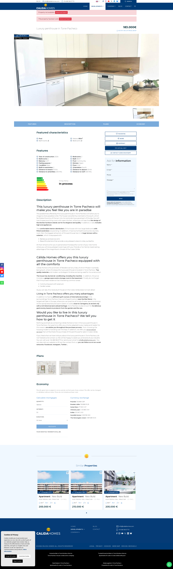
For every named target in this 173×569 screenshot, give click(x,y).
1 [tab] (86, 512)
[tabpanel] (53, 490)
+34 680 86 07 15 (68, 1)
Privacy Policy (123, 192)
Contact (128, 6)
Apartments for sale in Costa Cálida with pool (112, 555)
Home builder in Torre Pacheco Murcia (60, 553)
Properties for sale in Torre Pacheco (112, 565)
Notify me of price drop (127, 30)
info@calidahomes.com (51, 1)
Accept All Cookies (11, 556)
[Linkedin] (114, 1)
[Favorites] (67, 472)
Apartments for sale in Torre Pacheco (61, 565)
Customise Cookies (24, 556)
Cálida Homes (47, 6)
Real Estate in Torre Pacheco (60, 563)
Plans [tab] (106, 124)
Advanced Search (61, 12)
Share (121, 138)
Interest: (40, 409)
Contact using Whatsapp (121, 153)
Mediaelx (132, 546)
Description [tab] (69, 124)
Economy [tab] (141, 124)
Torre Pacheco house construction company (61, 555)
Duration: (40, 417)
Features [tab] (32, 124)
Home (85, 6)
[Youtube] (108, 1)
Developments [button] (97, 6)
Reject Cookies (17, 561)
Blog (38, 1)
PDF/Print (121, 143)
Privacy (99, 546)
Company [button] (110, 6)
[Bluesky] (117, 1)
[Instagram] (105, 1)
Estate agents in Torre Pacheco (112, 563)
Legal (91, 546)
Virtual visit (121, 148)
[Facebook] (103, 1)
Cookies (107, 546)
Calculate (52, 426)
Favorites (121, 133)
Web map (116, 546)
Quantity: (40, 401)
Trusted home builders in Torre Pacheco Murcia (112, 553)
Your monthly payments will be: (48, 432)
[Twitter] (111, 1)
